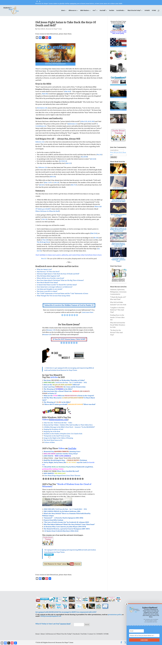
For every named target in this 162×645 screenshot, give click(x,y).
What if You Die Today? (64, 634)
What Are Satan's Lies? (44, 269)
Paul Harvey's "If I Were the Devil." (48, 271)
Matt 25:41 (94, 233)
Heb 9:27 (68, 163)
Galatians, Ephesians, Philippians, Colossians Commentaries (118, 292)
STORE (154, 10)
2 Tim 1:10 (44, 240)
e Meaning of (51, 389)
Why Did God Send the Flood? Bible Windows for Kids (117, 325)
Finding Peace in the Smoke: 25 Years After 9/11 (117, 317)
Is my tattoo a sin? (118, 188)
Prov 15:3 (43, 258)
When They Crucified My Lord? (61, 471)
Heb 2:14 (52, 176)
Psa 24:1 (99, 154)
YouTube (111, 10)
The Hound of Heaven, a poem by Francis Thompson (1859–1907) (67, 529)
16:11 (93, 121)
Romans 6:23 (47, 334)
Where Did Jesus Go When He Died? (47, 211)
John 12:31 (84, 121)
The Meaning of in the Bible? (57, 402)
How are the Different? (62, 385)
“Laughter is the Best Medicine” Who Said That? (117, 310)
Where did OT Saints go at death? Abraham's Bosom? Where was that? (118, 229)
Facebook (76, 634)
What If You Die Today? (134, 10)
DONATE (147, 10)
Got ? (94, 10)
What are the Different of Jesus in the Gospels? (69, 395)
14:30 (89, 121)
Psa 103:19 (84, 157)
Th (45, 389)
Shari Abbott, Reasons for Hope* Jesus (49, 29)
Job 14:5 (41, 185)
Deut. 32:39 (47, 182)
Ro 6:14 (96, 238)
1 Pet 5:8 (44, 219)
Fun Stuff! (102, 10)
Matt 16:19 (67, 91)
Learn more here (87, 312)
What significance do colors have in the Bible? (118, 200)
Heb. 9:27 (74, 185)
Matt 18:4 (45, 94)
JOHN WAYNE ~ (57, 456)
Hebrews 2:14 (39, 142)
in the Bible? (64, 389)
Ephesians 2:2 (72, 124)
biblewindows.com (59, 419)
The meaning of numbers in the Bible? (118, 215)
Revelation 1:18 (42, 108)
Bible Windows (84, 10)
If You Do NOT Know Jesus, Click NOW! (69, 339)
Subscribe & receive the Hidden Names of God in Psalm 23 (69, 305)
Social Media (120, 10)
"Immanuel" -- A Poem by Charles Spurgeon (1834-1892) (63, 518)
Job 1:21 (56, 182)
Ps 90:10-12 (62, 161)
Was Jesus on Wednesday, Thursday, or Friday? (64, 380)
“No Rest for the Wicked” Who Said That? (116, 332)
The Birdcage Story (43, 242)
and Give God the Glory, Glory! (60, 454)
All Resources (72, 10)
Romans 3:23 (51, 330)
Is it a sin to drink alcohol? (118, 174)
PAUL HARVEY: (55, 473)
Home (37, 634)
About (63, 10)
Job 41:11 (93, 159)
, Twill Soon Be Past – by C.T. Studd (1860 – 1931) (65, 509)
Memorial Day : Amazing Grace (62, 451)
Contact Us (91, 634)
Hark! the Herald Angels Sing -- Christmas (65, 460)
